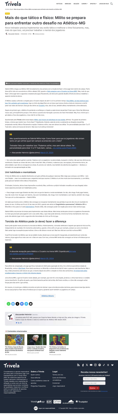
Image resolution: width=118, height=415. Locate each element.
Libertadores (30, 207)
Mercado (68, 3)
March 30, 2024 (47, 258)
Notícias (59, 3)
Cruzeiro (42, 105)
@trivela (72, 251)
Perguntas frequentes (38, 386)
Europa (84, 3)
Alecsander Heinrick (23, 314)
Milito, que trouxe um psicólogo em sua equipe (49, 120)
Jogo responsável (58, 386)
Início (7, 9)
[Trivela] (13, 3)
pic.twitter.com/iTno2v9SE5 (64, 148)
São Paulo (22, 268)
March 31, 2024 (46, 153)
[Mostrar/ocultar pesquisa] (111, 3)
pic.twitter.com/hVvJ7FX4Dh (21, 254)
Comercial (56, 383)
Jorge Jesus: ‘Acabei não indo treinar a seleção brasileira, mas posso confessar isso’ (36, 348)
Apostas (93, 3)
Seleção (76, 3)
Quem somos (35, 375)
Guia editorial (35, 378)
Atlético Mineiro (48, 296)
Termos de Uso (57, 375)
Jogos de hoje (104, 3)
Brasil (11, 9)
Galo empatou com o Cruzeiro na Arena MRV (62, 91)
